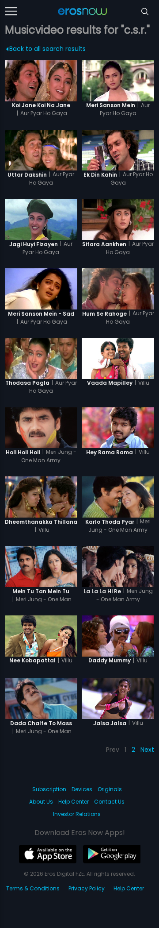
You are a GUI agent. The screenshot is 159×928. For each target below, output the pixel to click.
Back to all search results (47, 48)
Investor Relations (77, 814)
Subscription (49, 789)
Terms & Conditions (33, 888)
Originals (110, 789)
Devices (82, 789)
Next (147, 749)
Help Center (73, 801)
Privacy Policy (86, 888)
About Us (41, 801)
